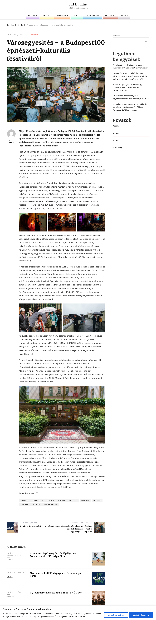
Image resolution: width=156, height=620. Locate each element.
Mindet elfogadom (141, 615)
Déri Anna (11, 141)
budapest (25, 500)
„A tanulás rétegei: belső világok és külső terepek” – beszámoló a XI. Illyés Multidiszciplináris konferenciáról (130, 76)
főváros (97, 500)
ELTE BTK (50, 500)
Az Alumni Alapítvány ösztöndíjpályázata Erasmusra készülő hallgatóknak (53, 555)
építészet (73, 500)
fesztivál (85, 500)
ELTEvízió (109, 15)
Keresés (116, 35)
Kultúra (46, 15)
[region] (78, 613)
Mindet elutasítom (116, 615)
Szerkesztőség (92, 15)
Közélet (31, 15)
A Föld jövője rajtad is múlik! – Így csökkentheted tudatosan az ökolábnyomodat (127, 87)
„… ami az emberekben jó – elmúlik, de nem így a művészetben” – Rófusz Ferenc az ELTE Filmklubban (130, 107)
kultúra (36, 504)
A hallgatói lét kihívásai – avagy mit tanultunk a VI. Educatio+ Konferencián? (130, 66)
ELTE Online (78, 4)
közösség (25, 504)
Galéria (124, 15)
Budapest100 (31, 493)
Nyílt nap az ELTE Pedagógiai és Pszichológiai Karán (56, 574)
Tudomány (61, 15)
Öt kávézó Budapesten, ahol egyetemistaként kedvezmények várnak (130, 97)
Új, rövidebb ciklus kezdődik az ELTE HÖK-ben (56, 592)
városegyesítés (50, 504)
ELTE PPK (61, 500)
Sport (76, 15)
